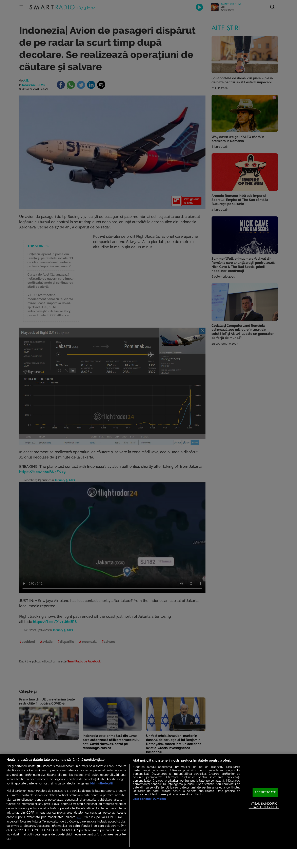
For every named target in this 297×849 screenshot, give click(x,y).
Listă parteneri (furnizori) (149, 799)
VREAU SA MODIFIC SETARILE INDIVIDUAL (264, 805)
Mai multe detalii (101, 783)
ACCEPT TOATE (265, 792)
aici (79, 817)
